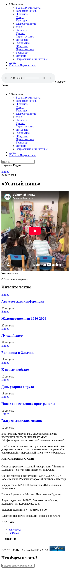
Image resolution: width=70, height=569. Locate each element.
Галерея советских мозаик (21, 420)
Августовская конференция (22, 301)
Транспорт (22, 52)
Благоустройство (26, 23)
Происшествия (25, 49)
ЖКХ (19, 26)
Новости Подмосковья (22, 65)
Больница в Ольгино (17, 352)
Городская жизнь (26, 10)
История (21, 55)
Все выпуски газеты (28, 7)
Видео (12, 62)
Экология (21, 30)
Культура (21, 20)
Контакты (15, 529)
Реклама (14, 532)
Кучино (20, 33)
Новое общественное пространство (28, 404)
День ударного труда (17, 387)
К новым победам (15, 369)
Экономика (23, 42)
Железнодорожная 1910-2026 (23, 318)
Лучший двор (12, 335)
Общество (22, 46)
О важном (22, 14)
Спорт (20, 17)
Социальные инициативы (32, 59)
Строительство (25, 36)
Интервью (22, 39)
